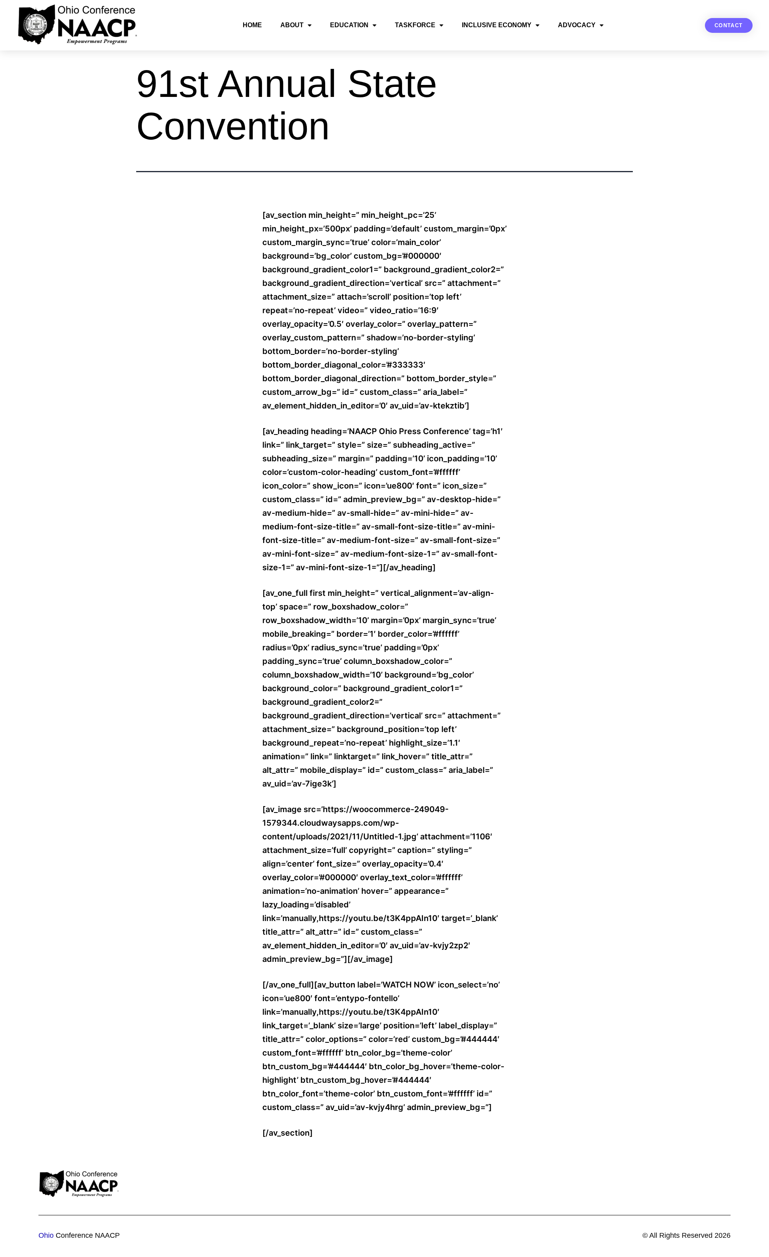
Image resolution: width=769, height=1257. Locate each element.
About (292, 25)
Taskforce (415, 25)
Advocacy (577, 25)
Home (252, 25)
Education (349, 25)
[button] (729, 25)
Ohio (46, 1235)
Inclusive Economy (496, 25)
